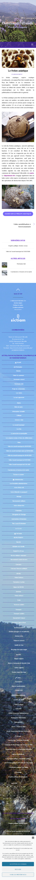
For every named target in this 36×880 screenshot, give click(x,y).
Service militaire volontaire (18, 555)
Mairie (19, 403)
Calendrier (18, 708)
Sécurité (18, 654)
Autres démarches (19, 505)
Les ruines (19, 393)
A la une (18, 736)
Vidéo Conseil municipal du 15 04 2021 (19, 464)
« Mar (17, 808)
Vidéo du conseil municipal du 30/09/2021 (19, 455)
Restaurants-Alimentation (18, 717)
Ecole (19, 600)
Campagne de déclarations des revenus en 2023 (18, 744)
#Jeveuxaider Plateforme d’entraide (18, 740)
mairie (32, 173)
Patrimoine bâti (21, 264)
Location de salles (18, 699)
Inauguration (19, 690)
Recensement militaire (19, 501)
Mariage (19, 496)
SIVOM (19, 573)
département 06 (9, 175)
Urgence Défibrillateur (18, 754)
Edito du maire (18, 407)
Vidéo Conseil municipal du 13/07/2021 (19, 460)
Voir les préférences (18, 874)
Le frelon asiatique (18, 70)
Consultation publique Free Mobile (18, 767)
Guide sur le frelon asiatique (18, 214)
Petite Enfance (19, 577)
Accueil (18, 362)
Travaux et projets (18, 474)
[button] (33, 838)
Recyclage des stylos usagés (19, 649)
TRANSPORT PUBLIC (19, 618)
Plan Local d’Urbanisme (19, 523)
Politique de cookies (18, 305)
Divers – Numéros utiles (18, 726)
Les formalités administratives (18, 483)
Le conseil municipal (18, 425)
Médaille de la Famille (18, 546)
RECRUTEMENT (18, 537)
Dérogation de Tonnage (19, 514)
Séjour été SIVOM (18, 587)
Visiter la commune (18, 375)
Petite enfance (19, 595)
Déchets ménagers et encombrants (19, 631)
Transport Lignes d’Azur (19, 622)
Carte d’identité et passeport (19, 492)
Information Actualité (18, 411)
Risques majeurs (19, 658)
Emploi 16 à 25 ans (18, 551)
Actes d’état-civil (19, 487)
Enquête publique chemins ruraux (18, 246)
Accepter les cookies (18, 864)
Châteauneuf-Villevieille (17, 300)
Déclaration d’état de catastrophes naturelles (18, 749)
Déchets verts (19, 636)
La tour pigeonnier (19, 397)
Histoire (18, 371)
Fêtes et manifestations (18, 686)
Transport (18, 609)
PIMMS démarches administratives (18, 713)
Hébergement (18, 722)
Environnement (17, 74)
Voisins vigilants (19, 667)
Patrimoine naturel (19, 379)
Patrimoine (18, 367)
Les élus (19, 429)
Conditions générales (18, 307)
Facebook (19, 772)
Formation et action (19, 582)
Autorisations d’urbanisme (19, 519)
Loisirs (19, 677)
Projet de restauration (18, 389)
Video (19, 442)
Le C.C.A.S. (18, 528)
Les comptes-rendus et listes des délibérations (19, 438)
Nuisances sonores (19, 640)
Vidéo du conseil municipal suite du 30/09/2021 (19, 451)
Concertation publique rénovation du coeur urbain (18, 762)
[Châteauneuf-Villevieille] (18, 23)
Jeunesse (18, 591)
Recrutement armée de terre (19, 559)
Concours (18, 564)
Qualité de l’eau (19, 645)
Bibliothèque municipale (18, 695)
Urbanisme (18, 510)
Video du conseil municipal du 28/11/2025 (19, 446)
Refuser (18, 869)
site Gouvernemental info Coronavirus (19, 731)
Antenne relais (19, 420)
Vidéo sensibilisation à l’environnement (16, 225)
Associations (18, 681)
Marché (18, 542)
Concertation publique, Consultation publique (18, 758)
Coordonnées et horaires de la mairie (21, 272)
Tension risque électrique (19, 672)
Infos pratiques (18, 704)
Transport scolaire (19, 613)
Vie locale (19, 533)
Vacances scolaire (19, 604)
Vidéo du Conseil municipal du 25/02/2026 (18, 251)
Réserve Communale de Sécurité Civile (19, 663)
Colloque (19, 415)
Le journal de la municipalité (19, 433)
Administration (18, 479)
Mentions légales (18, 303)
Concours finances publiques (19, 568)
